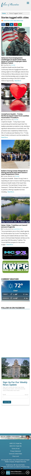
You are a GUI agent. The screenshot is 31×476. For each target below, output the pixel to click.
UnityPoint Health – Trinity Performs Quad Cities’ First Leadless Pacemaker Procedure (15, 116)
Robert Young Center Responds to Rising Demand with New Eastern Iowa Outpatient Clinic (14, 172)
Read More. (18, 81)
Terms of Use (16, 448)
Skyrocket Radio (20, 465)
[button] (28, 3)
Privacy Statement (15, 451)
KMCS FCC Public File (15, 446)
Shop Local (15, 456)
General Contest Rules (15, 454)
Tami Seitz (13, 65)
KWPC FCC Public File (15, 443)
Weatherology (25, 467)
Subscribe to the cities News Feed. (13, 21)
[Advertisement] (15, 420)
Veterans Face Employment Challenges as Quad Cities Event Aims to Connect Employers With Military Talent (14, 60)
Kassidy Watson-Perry (18, 229)
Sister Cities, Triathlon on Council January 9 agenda (14, 226)
